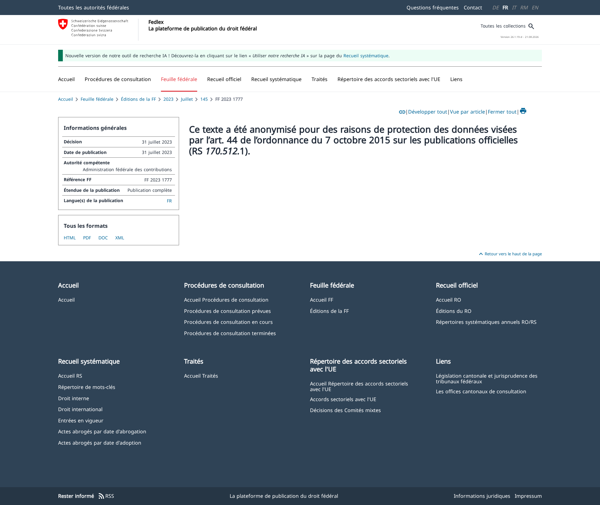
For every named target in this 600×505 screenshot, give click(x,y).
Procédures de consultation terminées (230, 333)
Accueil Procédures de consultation (226, 299)
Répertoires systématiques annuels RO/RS (486, 322)
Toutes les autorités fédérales (93, 7)
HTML (70, 238)
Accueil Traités (201, 375)
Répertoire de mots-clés (86, 387)
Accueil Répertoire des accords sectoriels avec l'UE (359, 386)
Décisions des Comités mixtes (345, 410)
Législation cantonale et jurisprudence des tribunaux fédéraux (487, 378)
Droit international (80, 409)
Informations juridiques (482, 495)
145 (204, 99)
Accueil (65, 99)
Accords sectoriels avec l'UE (343, 399)
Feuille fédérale (97, 99)
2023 (168, 99)
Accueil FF (321, 299)
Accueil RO (448, 299)
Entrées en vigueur (80, 420)
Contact (473, 7)
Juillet (187, 99)
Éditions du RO (454, 311)
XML (119, 238)
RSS (106, 496)
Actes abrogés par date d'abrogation (102, 431)
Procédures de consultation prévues (227, 311)
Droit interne (73, 398)
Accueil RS (70, 375)
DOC (103, 238)
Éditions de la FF (138, 99)
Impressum (528, 495)
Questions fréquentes (433, 7)
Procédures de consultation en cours (228, 322)
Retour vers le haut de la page (509, 254)
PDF (87, 238)
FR (505, 7)
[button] (118, 79)
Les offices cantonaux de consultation (481, 391)
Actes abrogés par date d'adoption (99, 442)
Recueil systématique (365, 56)
